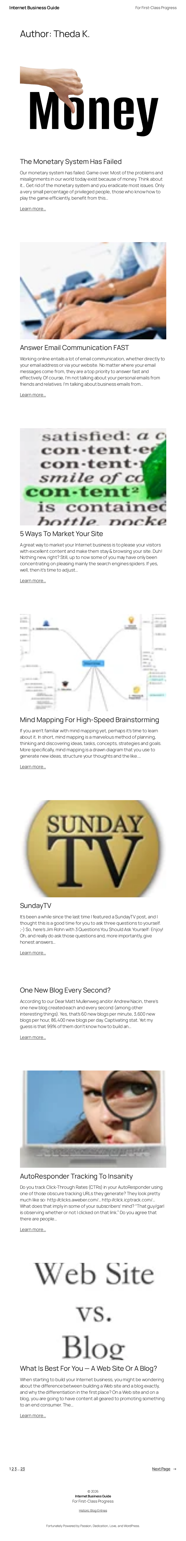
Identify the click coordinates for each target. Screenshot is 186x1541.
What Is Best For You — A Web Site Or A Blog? (88, 1368)
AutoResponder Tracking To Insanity (76, 1176)
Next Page (164, 1468)
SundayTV (35, 905)
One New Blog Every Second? (65, 990)
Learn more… (33, 209)
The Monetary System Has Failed (71, 161)
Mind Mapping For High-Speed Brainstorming (89, 719)
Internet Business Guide (34, 8)
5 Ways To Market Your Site (61, 533)
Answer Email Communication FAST (74, 347)
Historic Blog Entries (93, 1510)
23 (22, 1468)
